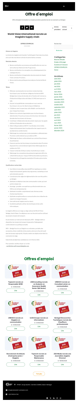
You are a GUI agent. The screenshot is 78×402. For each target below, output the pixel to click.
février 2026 (58, 94)
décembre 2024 (59, 130)
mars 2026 (57, 92)
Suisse (56, 70)
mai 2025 (57, 117)
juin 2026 (57, 84)
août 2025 (57, 110)
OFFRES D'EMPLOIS (60, 67)
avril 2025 (57, 120)
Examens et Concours (61, 64)
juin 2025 (57, 115)
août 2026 (57, 78)
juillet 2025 (58, 112)
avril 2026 (57, 89)
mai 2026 (57, 86)
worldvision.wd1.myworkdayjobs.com (17, 246)
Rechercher (57, 43)
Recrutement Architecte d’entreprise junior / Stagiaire (16, 356)
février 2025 (58, 125)
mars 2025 (57, 123)
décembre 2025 (59, 99)
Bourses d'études (59, 59)
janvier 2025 (58, 128)
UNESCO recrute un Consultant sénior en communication (62, 284)
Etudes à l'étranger (60, 62)
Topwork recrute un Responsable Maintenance (38, 356)
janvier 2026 (58, 97)
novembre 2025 (59, 102)
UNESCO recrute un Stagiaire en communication (15, 320)
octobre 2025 (58, 104)
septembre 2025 (59, 107)
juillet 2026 (58, 81)
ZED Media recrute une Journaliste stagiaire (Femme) (62, 356)
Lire (15, 290)
